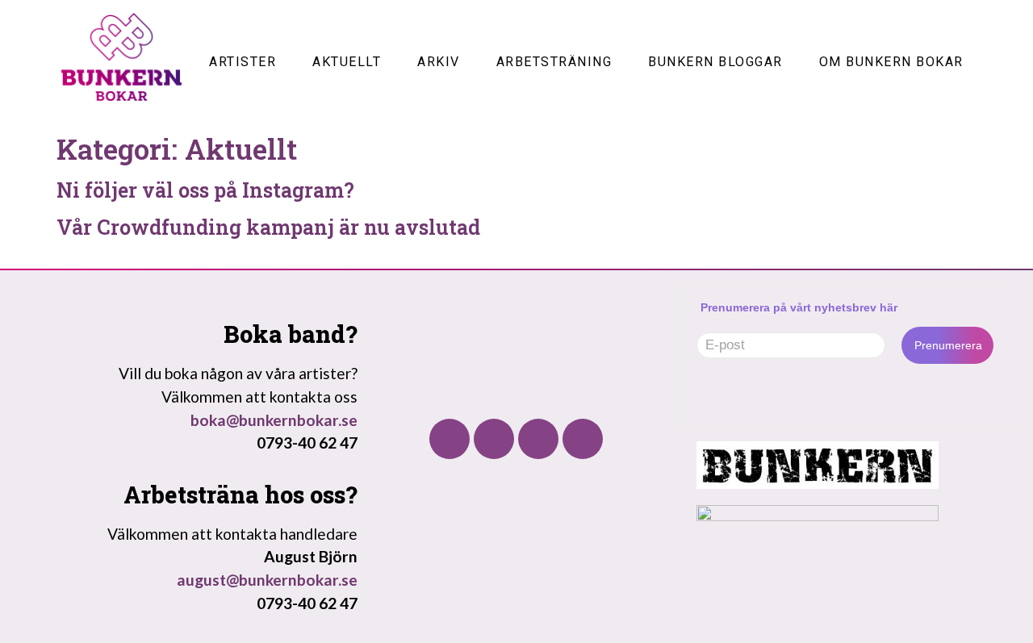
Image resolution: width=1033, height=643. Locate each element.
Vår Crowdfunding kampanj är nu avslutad (268, 227)
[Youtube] (538, 439)
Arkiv (438, 61)
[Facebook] (449, 439)
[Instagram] (494, 439)
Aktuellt (346, 61)
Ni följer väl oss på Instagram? (205, 190)
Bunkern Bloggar (715, 61)
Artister (242, 61)
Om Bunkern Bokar (891, 61)
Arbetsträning (554, 61)
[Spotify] (583, 439)
